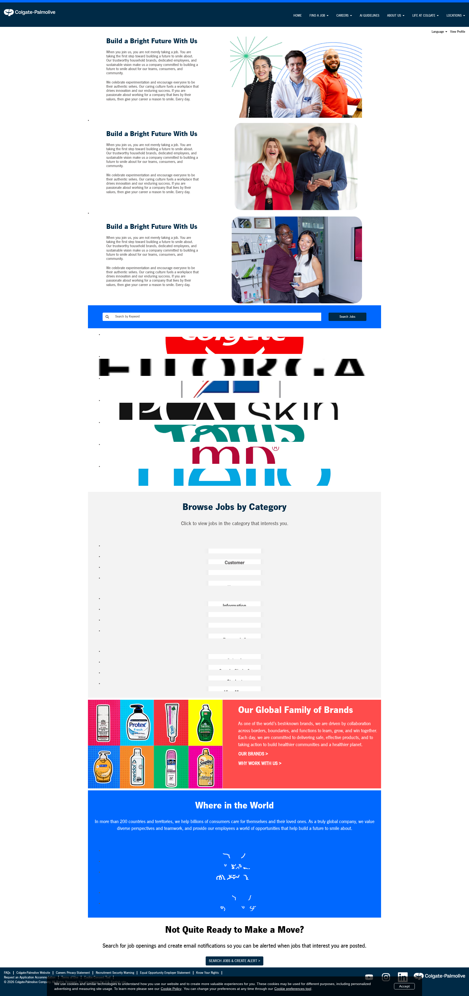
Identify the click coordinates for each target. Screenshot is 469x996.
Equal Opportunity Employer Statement (165, 973)
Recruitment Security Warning (115, 973)
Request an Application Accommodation (29, 977)
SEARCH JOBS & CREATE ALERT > (234, 961)
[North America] (100, 909)
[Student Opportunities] (100, 678)
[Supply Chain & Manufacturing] (100, 667)
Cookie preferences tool (292, 989)
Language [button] (438, 31)
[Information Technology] (100, 604)
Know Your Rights (207, 973)
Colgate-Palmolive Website (33, 973)
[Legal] (100, 614)
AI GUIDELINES (369, 15)
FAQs (7, 973)
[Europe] (100, 877)
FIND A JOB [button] (317, 15)
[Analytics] (100, 551)
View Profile (457, 31)
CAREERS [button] (343, 15)
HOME (297, 15)
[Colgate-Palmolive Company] (29, 12)
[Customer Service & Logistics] (100, 562)
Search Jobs (347, 316)
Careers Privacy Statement (73, 973)
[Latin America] (100, 898)
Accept (404, 986)
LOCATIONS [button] (455, 15)
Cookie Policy (171, 989)
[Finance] (100, 572)
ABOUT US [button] (394, 15)
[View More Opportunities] (100, 689)
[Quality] (100, 625)
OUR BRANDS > (253, 754)
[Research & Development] (100, 636)
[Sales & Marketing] (100, 656)
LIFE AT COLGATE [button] (424, 15)
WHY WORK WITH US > (259, 763)
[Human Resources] (100, 583)
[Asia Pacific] (100, 867)
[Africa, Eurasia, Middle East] (100, 856)
